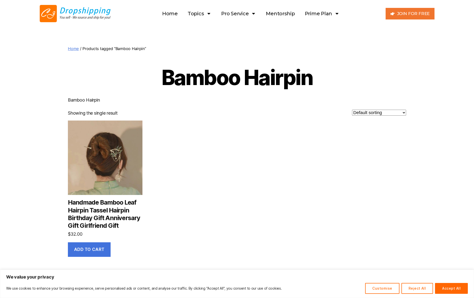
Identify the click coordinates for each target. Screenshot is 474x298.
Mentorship (280, 14)
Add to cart (89, 249)
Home (170, 14)
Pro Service (235, 14)
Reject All (417, 288)
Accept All (451, 288)
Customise (382, 288)
